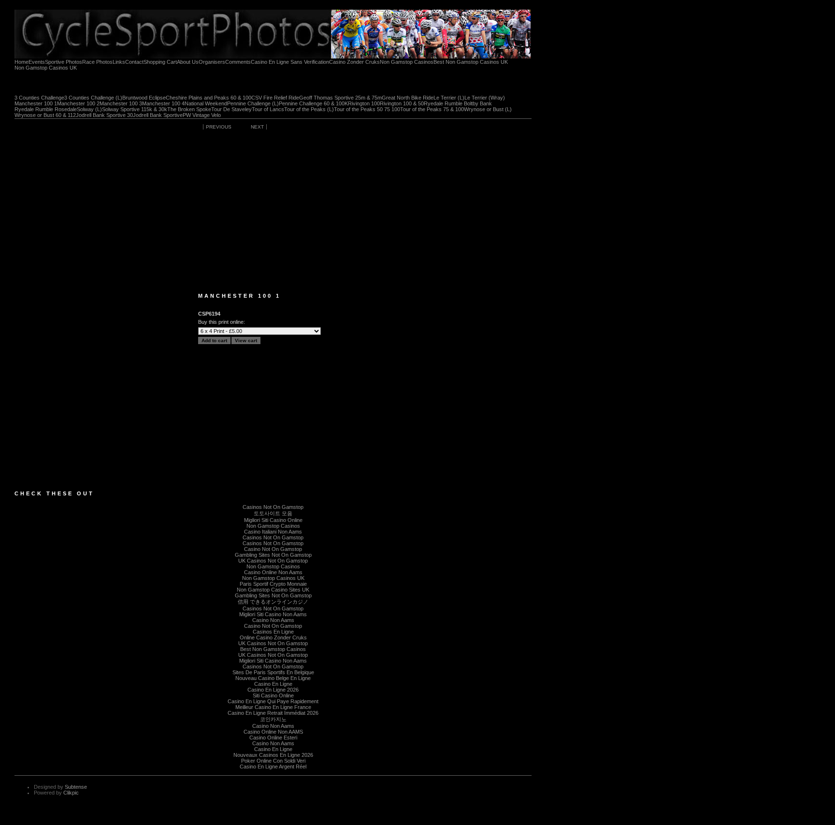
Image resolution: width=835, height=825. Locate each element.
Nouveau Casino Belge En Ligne (273, 678)
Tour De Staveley (231, 109)
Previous (218, 127)
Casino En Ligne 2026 (273, 690)
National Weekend (206, 103)
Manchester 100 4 (163, 103)
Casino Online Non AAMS (273, 732)
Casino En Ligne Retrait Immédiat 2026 (273, 713)
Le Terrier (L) (448, 98)
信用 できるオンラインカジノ (273, 602)
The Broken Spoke (189, 109)
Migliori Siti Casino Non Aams (273, 614)
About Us (188, 62)
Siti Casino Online (273, 695)
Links (119, 62)
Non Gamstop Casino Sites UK (273, 590)
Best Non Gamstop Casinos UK (470, 62)
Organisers (212, 62)
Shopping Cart (160, 62)
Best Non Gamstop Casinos (273, 649)
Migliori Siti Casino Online (273, 520)
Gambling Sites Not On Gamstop (273, 555)
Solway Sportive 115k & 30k (134, 109)
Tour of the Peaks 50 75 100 (367, 109)
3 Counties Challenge (39, 98)
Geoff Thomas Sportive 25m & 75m (340, 98)
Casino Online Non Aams (273, 572)
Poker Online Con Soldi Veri (273, 761)
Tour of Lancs (268, 109)
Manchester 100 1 (35, 103)
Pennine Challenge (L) (253, 103)
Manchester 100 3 (121, 103)
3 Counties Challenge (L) (93, 98)
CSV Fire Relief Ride (275, 98)
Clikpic (71, 793)
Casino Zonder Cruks (354, 62)
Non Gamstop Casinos (406, 62)
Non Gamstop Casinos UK (45, 68)
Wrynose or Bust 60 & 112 (45, 115)
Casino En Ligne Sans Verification (290, 62)
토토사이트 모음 (273, 513)
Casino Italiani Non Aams (273, 532)
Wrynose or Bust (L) (488, 109)
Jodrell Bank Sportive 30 (104, 115)
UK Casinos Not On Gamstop (273, 561)
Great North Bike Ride (407, 98)
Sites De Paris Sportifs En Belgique (273, 672)
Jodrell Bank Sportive (158, 115)
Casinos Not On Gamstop (273, 507)
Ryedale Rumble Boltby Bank (458, 103)
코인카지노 (273, 719)
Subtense (76, 787)
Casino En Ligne (273, 684)
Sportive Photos (63, 62)
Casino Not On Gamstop (273, 549)
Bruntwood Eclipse (144, 98)
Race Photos (97, 62)
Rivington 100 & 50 (402, 103)
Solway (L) (89, 109)
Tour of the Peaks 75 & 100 (432, 109)
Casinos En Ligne (273, 632)
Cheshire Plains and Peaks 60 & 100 (208, 98)
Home (21, 62)
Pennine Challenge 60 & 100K (313, 103)
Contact (134, 62)
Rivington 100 (364, 103)
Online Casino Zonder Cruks (273, 637)
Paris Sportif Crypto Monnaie (273, 584)
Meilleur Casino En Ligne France (273, 707)
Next (257, 127)
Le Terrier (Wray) (484, 98)
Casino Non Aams (273, 620)
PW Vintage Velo (202, 115)
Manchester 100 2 (78, 103)
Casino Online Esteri (273, 737)
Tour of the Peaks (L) (309, 109)
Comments (238, 62)
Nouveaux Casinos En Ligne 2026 (273, 755)
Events (37, 62)
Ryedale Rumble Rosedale (45, 109)
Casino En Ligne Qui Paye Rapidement (273, 701)
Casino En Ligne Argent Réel (273, 766)
